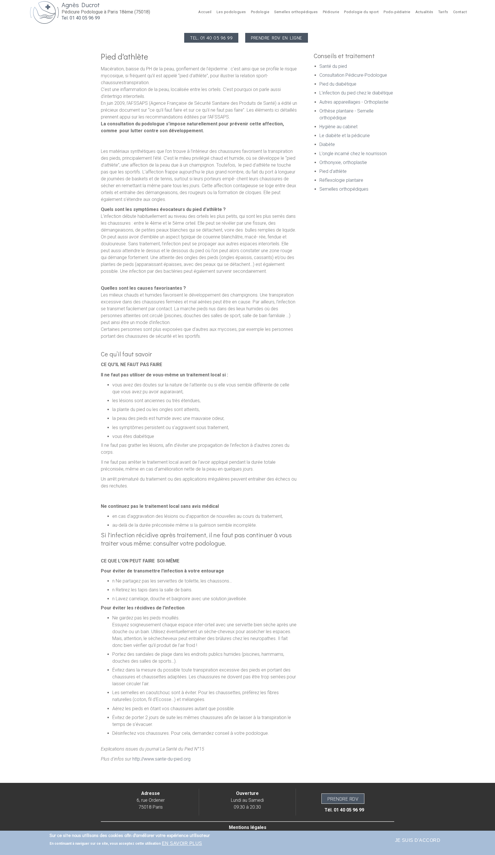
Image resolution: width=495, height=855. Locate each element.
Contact (460, 12)
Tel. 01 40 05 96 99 (81, 18)
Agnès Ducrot (81, 5)
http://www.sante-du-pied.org (161, 759)
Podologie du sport (361, 12)
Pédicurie (331, 12)
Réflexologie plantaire (341, 180)
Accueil (205, 12)
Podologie (260, 12)
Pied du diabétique (337, 84)
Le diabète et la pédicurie (344, 135)
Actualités (424, 12)
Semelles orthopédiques (296, 12)
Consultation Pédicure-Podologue (353, 75)
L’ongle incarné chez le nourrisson (353, 153)
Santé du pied (333, 66)
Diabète (327, 144)
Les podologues (231, 12)
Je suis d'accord (418, 840)
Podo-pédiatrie (397, 12)
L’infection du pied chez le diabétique (356, 93)
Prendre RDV (342, 799)
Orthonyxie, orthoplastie (343, 162)
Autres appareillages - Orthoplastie (353, 102)
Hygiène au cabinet (338, 126)
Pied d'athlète (333, 171)
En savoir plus (182, 843)
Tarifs (443, 12)
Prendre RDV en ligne (276, 38)
